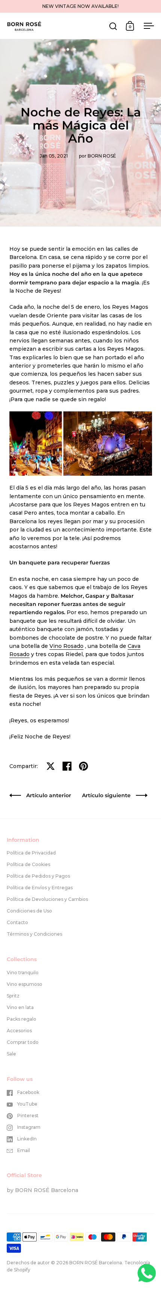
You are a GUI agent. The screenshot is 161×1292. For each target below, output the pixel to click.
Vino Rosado (66, 646)
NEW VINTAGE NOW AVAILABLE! (80, 6)
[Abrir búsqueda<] (113, 26)
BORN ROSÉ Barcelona (95, 1262)
